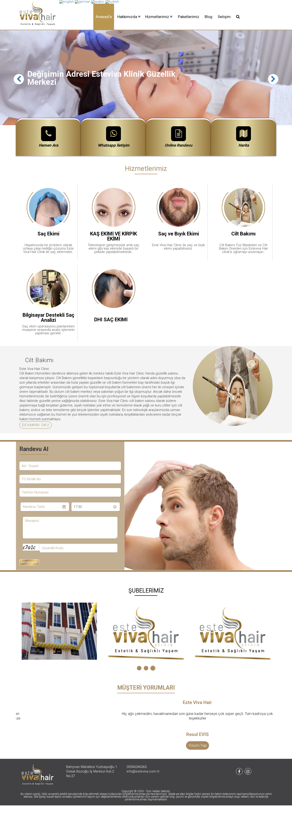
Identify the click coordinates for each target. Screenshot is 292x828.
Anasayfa (104, 16)
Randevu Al (29, 562)
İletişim (224, 16)
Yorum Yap (146, 745)
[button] (129, 17)
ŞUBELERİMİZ (146, 591)
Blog (208, 16)
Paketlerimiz (188, 16)
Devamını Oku (35, 425)
